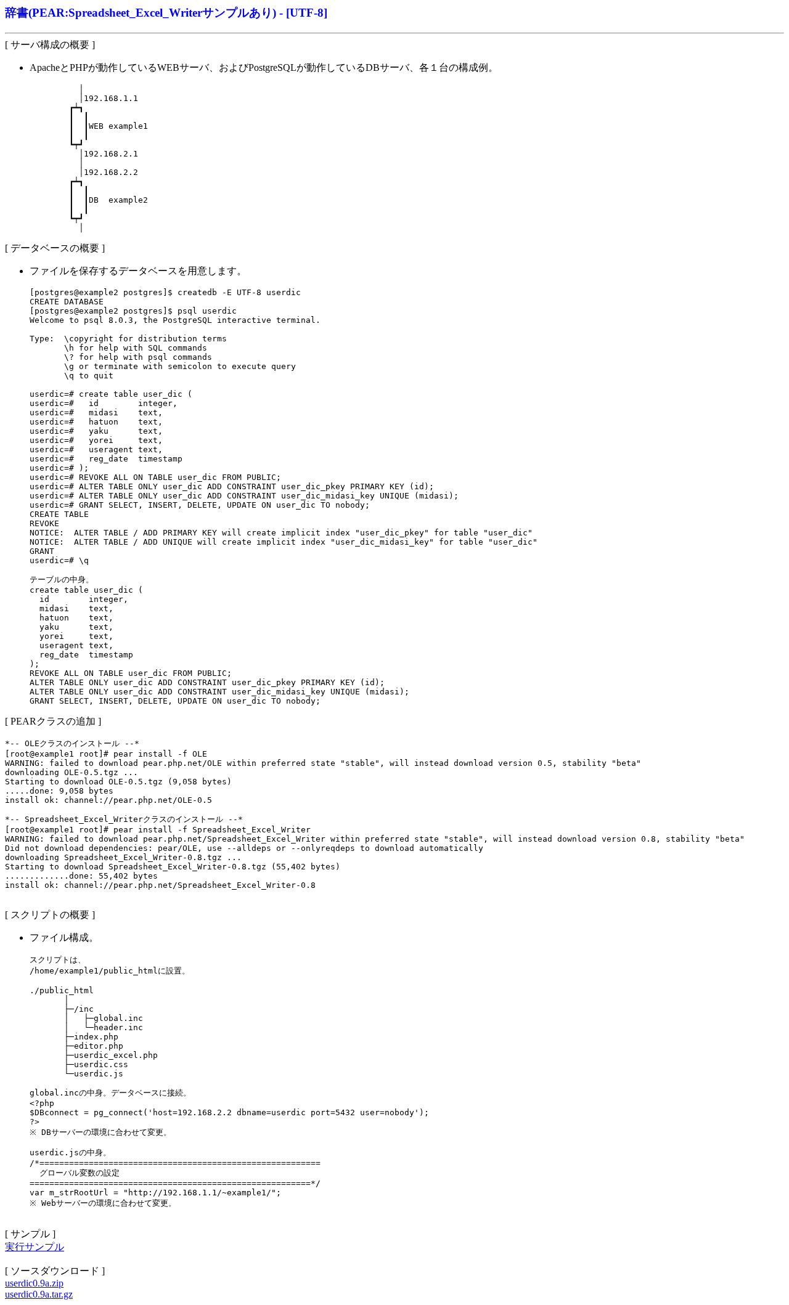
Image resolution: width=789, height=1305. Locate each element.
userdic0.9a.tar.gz (39, 1294)
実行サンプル (34, 1247)
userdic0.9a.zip (34, 1283)
